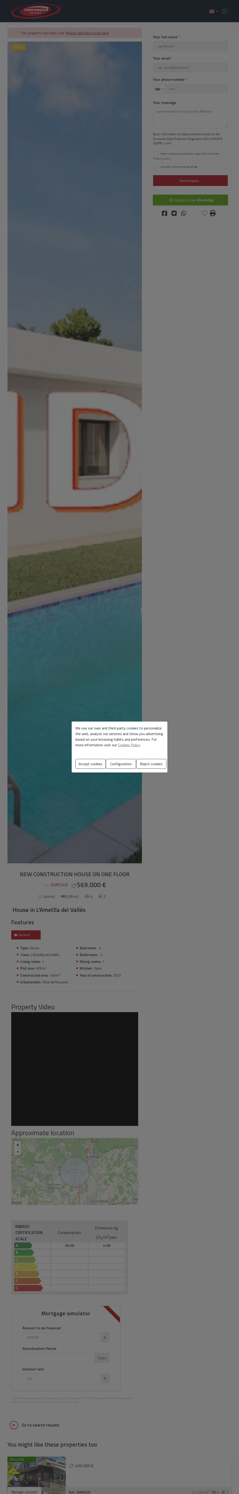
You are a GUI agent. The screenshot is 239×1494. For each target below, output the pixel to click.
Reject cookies (151, 764)
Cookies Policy (129, 745)
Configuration (121, 764)
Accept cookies (90, 764)
